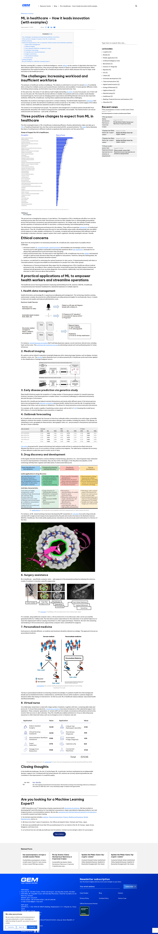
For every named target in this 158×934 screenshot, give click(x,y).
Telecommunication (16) (111, 81)
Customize (11, 927)
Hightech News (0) (109, 90)
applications (36, 510)
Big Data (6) (107, 69)
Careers (120, 893)
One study (24, 446)
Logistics (45, 817)
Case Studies (84, 893)
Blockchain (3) (107, 64)
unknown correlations (46, 403)
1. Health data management (32, 44)
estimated (89, 101)
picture (40, 357)
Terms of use (122, 898)
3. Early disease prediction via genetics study (37, 48)
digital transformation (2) (111, 84)
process (43, 612)
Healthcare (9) (108, 96)
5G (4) (105, 72)
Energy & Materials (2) (110, 87)
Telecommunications (55, 817)
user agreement (78, 249)
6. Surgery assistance (30, 54)
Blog (100, 893)
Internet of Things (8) (110, 67)
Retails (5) (106, 55)
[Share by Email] (54, 27)
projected (48, 762)
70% (22, 127)
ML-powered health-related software (48, 247)
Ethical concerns (27, 41)
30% (85, 85)
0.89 (75, 408)
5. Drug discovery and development (34, 52)
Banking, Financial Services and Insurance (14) (117, 99)
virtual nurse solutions (53, 709)
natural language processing (39, 343)
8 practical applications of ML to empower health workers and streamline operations (47, 42)
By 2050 (69, 92)
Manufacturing (25, 819)
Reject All (21, 927)
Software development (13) (112, 78)
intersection (83, 227)
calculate (76, 514)
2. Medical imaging (29, 46)
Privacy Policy (84, 898)
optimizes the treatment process (47, 345)
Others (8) (106, 75)
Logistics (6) (107, 52)
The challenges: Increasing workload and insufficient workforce (41, 37)
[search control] (136, 6)
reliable (86, 253)
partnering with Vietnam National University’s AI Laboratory (78, 812)
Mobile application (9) (110, 58)
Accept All (32, 927)
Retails (86, 817)
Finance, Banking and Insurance (73, 817)
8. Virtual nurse (28, 57)
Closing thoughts (27, 59)
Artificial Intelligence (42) (111, 61)
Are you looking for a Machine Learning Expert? (36, 61)
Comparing (40, 686)
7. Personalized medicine (31, 56)
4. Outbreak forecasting (31, 50)
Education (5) (107, 102)
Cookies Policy (104, 898)
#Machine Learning (27, 13)
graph (84, 127)
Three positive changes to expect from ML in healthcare (39, 39)
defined (64, 65)
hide (50, 34)
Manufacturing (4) (109, 93)
